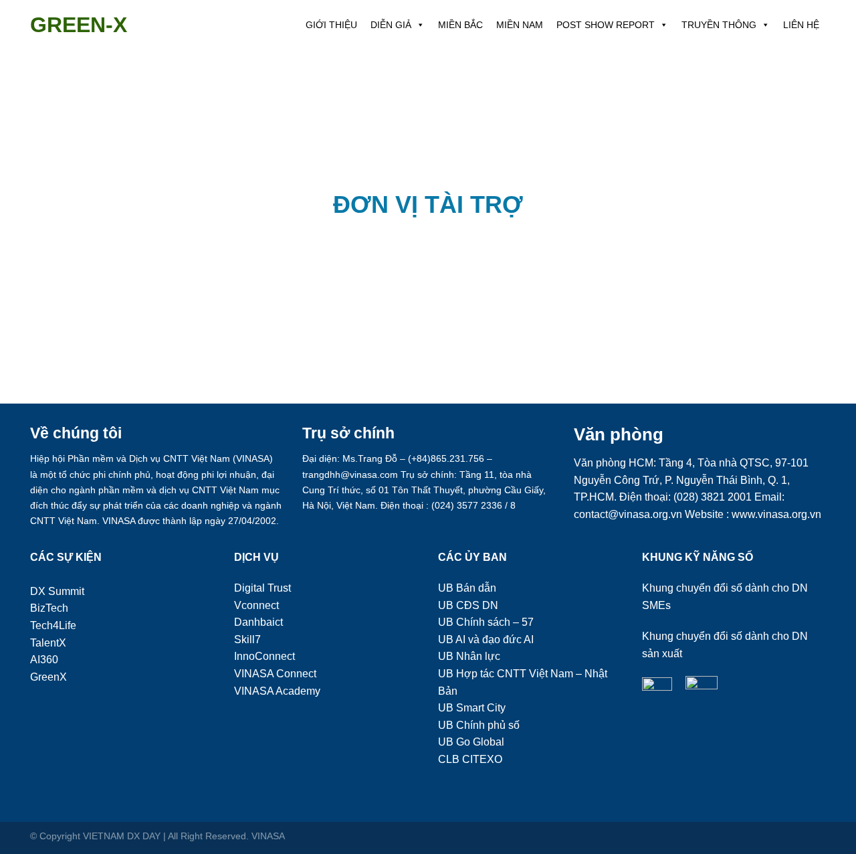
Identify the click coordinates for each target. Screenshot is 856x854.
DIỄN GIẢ (390, 24)
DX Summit (57, 591)
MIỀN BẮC (460, 24)
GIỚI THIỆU (331, 24)
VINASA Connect (275, 673)
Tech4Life (53, 625)
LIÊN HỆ (801, 24)
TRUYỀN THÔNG (718, 24)
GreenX (48, 677)
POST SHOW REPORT (605, 24)
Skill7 (247, 639)
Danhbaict (258, 622)
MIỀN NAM (519, 24)
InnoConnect (264, 656)
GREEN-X (78, 24)
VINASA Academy (277, 691)
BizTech (49, 608)
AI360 (44, 659)
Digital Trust (262, 588)
